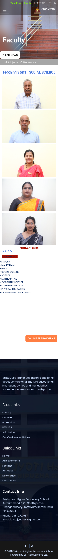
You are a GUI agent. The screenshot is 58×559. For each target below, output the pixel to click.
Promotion (8, 422)
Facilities (7, 465)
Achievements (11, 460)
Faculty (6, 412)
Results (27, 3)
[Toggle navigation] (4, 10)
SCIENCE (5, 275)
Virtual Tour (16, 3)
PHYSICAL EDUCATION (13, 289)
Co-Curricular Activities (16, 437)
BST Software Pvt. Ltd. (36, 554)
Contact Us (9, 480)
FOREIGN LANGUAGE (12, 285)
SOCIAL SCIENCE (10, 272)
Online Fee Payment (41, 338)
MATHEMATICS (9, 278)
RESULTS (7, 427)
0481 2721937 (39, 3)
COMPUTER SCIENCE (12, 282)
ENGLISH (5, 261)
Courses (7, 417)
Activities (7, 470)
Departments (10, 256)
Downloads (9, 475)
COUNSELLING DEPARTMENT (16, 292)
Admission (8, 432)
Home (6, 455)
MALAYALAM (8, 265)
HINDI (4, 268)
